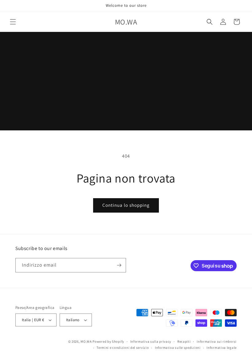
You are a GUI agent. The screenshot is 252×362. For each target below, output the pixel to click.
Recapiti (184, 341)
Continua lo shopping (126, 205)
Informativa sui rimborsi (217, 341)
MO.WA (86, 341)
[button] (13, 22)
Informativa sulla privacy (150, 341)
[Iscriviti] (119, 265)
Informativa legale (222, 347)
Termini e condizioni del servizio (122, 347)
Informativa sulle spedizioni (178, 347)
